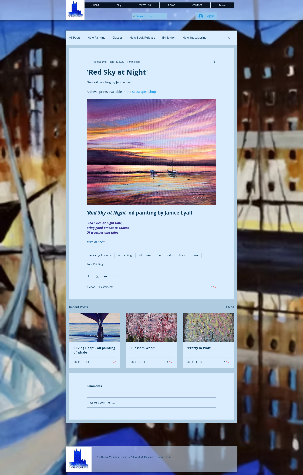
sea (159, 255)
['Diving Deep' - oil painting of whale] (94, 327)
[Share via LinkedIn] (105, 276)
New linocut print (194, 37)
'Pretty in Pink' (199, 348)
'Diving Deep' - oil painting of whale (94, 350)
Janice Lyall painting (100, 255)
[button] (229, 37)
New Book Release (142, 37)
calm (170, 255)
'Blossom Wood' (142, 348)
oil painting (125, 255)
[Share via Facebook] (88, 276)
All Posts (74, 37)
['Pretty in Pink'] (208, 327)
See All (230, 306)
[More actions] (214, 62)
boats (182, 255)
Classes (117, 37)
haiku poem (145, 255)
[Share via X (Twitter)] (97, 276)
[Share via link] (114, 276)
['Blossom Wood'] (151, 327)
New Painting (96, 37)
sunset (195, 255)
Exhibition (169, 37)
